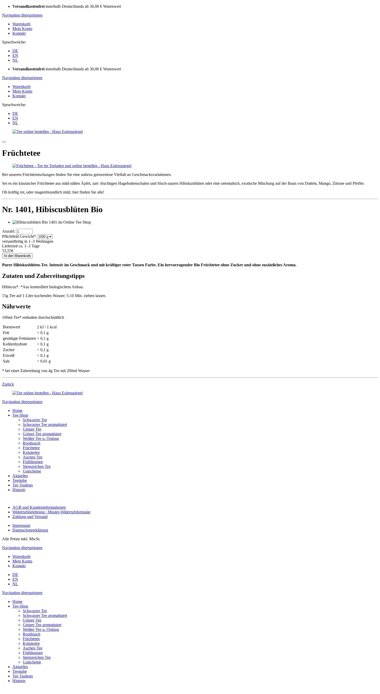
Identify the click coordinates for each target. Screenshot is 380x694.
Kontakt (19, 33)
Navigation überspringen (22, 15)
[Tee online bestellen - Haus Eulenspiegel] (47, 131)
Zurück (8, 384)
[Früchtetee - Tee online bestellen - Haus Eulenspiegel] (71, 166)
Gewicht (19, 236)
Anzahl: (8, 231)
